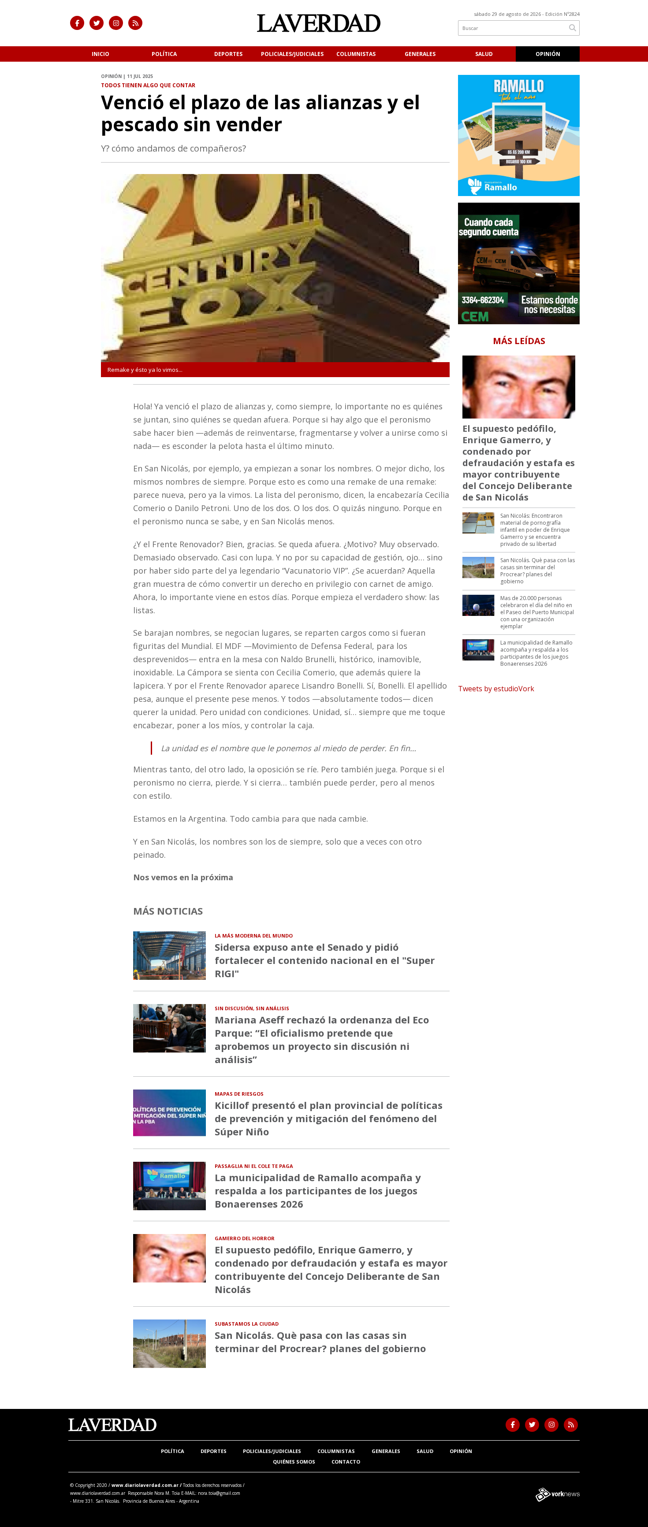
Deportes (228, 54)
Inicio (100, 54)
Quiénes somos (294, 1461)
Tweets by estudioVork (496, 688)
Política (164, 54)
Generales (420, 54)
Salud (484, 54)
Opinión (548, 54)
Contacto (345, 1461)
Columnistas (356, 54)
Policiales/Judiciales (292, 54)
